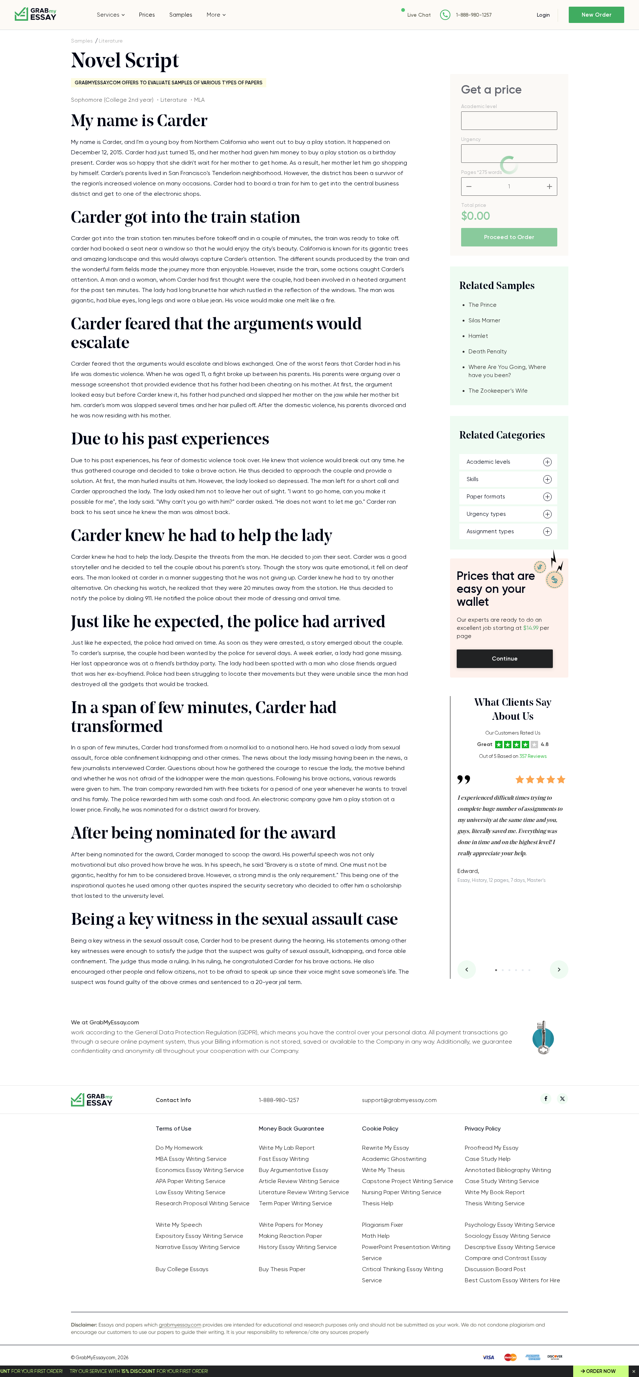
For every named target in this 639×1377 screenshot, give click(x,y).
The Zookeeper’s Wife (498, 390)
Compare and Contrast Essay (506, 1258)
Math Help (376, 1235)
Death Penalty (488, 351)
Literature (111, 41)
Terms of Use (174, 1128)
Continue (505, 658)
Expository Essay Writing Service (199, 1235)
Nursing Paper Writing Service (402, 1192)
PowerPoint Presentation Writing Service (406, 1252)
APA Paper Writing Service (191, 1181)
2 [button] (503, 970)
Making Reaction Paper (290, 1235)
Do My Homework (179, 1147)
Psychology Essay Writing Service (510, 1224)
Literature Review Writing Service (304, 1192)
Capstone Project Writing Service (407, 1181)
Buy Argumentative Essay (293, 1169)
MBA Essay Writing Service (191, 1158)
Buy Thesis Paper (282, 1269)
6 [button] (529, 970)
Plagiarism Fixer (382, 1224)
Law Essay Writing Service (191, 1192)
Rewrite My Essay (385, 1147)
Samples (180, 14)
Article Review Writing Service (299, 1181)
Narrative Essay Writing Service (198, 1246)
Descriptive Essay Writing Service (510, 1246)
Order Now (601, 1371)
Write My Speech (179, 1224)
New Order (597, 14)
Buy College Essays (182, 1269)
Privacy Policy (483, 1128)
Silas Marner (484, 320)
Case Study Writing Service (502, 1181)
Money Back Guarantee (291, 1128)
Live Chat (419, 15)
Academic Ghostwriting (394, 1158)
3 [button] (509, 970)
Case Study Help (488, 1158)
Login (543, 15)
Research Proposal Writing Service (203, 1203)
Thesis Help (377, 1203)
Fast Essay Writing (284, 1158)
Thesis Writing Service (495, 1203)
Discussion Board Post (495, 1269)
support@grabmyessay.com (399, 1100)
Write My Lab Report (287, 1147)
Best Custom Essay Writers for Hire (512, 1280)
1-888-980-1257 (474, 15)
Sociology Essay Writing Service (508, 1235)
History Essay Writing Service (298, 1246)
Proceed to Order (509, 237)
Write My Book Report (495, 1192)
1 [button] (496, 970)
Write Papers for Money (291, 1224)
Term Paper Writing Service (295, 1203)
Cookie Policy (380, 1128)
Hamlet (478, 336)
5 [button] (523, 970)
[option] (512, 823)
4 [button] (516, 970)
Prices (147, 14)
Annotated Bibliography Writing (508, 1169)
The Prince (483, 305)
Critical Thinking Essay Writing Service (402, 1275)
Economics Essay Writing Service (200, 1169)
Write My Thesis (383, 1169)
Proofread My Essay (491, 1147)
